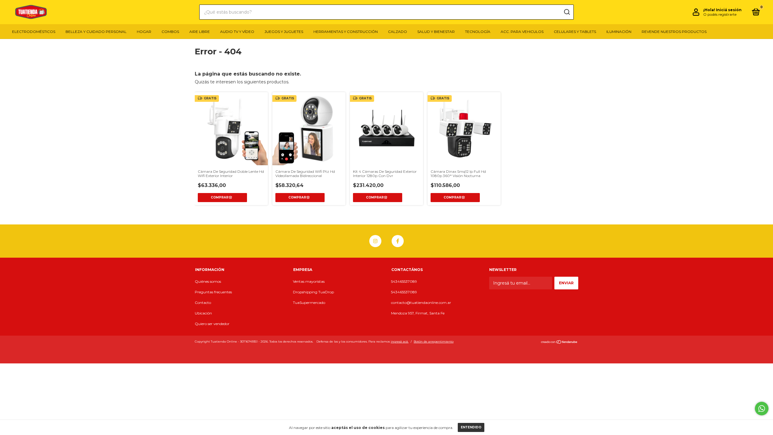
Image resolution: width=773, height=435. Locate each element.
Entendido (471, 427)
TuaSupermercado (309, 302)
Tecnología (477, 31)
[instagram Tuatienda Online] (375, 241)
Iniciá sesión (729, 10)
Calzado (397, 31)
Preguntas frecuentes (213, 292)
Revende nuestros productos (674, 31)
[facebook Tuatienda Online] (398, 241)
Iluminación (618, 31)
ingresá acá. (400, 341)
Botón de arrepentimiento (434, 341)
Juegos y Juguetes (284, 31)
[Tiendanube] (559, 342)
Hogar (144, 31)
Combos (170, 31)
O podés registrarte (719, 14)
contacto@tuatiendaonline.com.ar (421, 302)
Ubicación (203, 313)
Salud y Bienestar (436, 31)
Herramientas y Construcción (345, 31)
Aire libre (199, 31)
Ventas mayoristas (309, 281)
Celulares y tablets (575, 31)
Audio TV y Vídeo (237, 31)
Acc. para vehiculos (522, 31)
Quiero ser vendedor (212, 323)
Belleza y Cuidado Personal (96, 31)
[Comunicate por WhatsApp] (761, 408)
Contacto (203, 302)
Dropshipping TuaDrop (313, 292)
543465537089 (404, 281)
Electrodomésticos (33, 31)
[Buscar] (567, 12)
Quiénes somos (208, 281)
